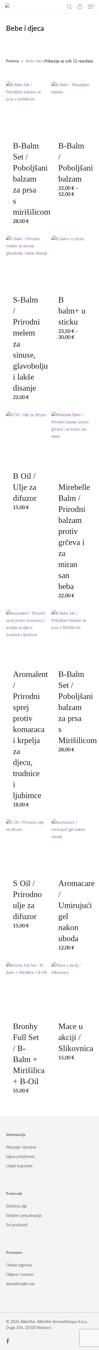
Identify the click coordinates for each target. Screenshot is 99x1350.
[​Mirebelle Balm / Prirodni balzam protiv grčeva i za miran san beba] (72, 437)
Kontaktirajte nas (20, 1284)
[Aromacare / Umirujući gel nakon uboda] (72, 845)
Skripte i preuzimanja (23, 1216)
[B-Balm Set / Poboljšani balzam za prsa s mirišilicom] (27, 107)
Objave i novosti (20, 1275)
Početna (12, 61)
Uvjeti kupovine (19, 1166)
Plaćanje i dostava (21, 1147)
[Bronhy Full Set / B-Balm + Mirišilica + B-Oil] (27, 988)
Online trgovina (19, 1265)
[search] (69, 6)
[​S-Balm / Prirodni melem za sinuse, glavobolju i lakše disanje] (27, 261)
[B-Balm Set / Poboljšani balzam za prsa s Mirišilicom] (72, 636)
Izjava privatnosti (20, 1157)
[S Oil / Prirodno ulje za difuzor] (27, 845)
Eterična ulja (16, 1206)
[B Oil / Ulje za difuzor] (27, 437)
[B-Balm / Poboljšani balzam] (72, 107)
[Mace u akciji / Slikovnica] (72, 988)
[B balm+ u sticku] (72, 261)
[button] (91, 6)
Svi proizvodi (17, 1225)
